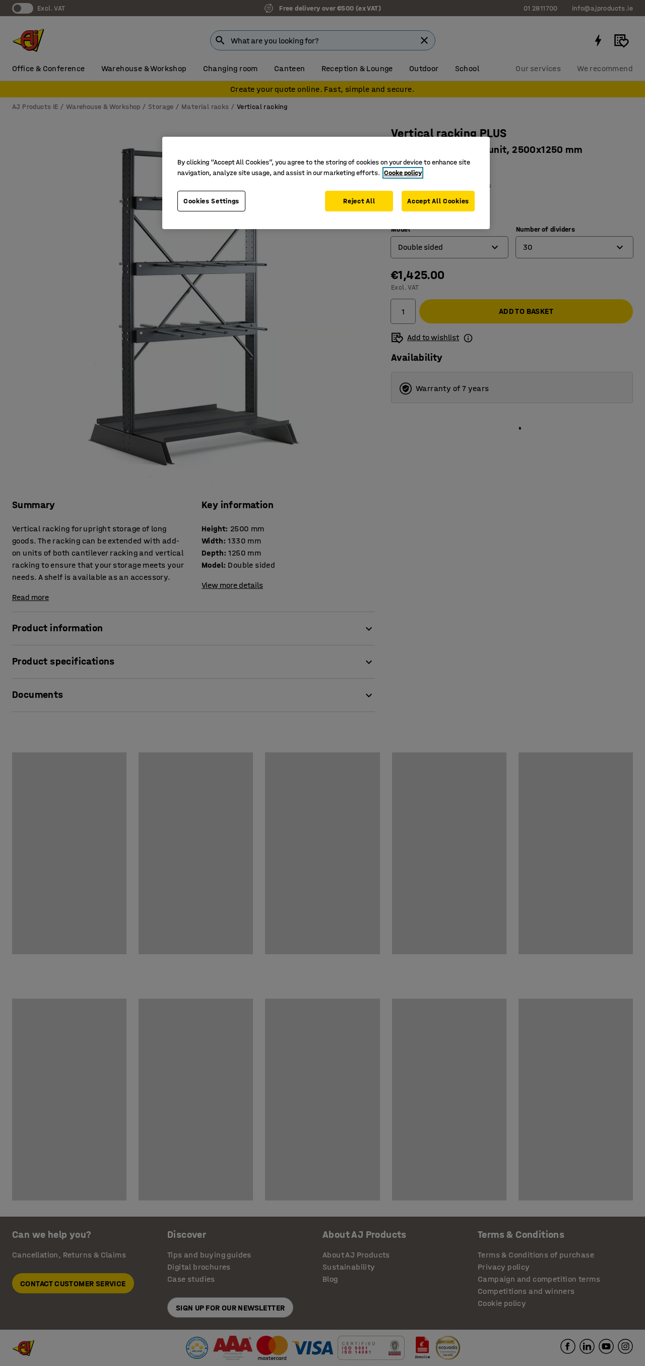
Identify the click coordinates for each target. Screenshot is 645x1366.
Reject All (359, 201)
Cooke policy (403, 173)
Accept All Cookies (438, 201)
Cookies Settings (211, 201)
